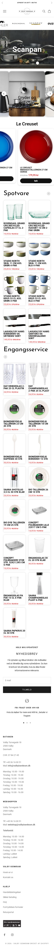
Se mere (27, 110)
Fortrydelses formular (13, 907)
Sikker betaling (9, 897)
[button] (31, 63)
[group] (27, 49)
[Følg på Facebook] (4, 934)
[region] (27, 708)
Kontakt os (8, 877)
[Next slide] (50, 93)
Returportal (8, 912)
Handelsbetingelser (12, 892)
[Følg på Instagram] (12, 934)
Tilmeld (27, 690)
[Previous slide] (4, 93)
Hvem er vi (8, 872)
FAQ (5, 902)
